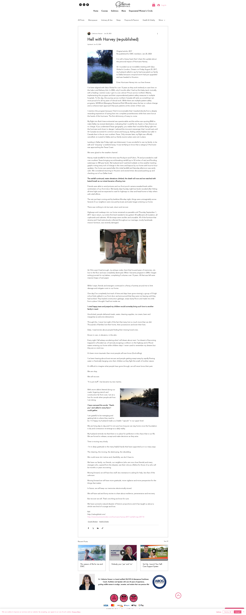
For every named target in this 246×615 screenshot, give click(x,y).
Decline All (227, 612)
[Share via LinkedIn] (98, 528)
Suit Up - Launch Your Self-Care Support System (152, 565)
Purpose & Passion (132, 20)
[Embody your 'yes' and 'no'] (123, 552)
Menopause (92, 20)
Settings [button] (218, 612)
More (161, 20)
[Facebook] (87, 4)
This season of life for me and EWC (91, 565)
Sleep (118, 20)
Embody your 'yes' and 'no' (122, 564)
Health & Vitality (149, 20)
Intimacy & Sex (107, 20)
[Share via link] (102, 528)
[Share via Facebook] (88, 528)
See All (166, 541)
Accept (237, 612)
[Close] (244, 611)
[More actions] (157, 33)
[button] (153, 5)
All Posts (81, 20)
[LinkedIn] (84, 4)
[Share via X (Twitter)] (93, 528)
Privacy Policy (76, 612)
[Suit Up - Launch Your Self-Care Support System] (154, 552)
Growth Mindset (93, 521)
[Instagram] (80, 4)
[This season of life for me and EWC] (92, 552)
